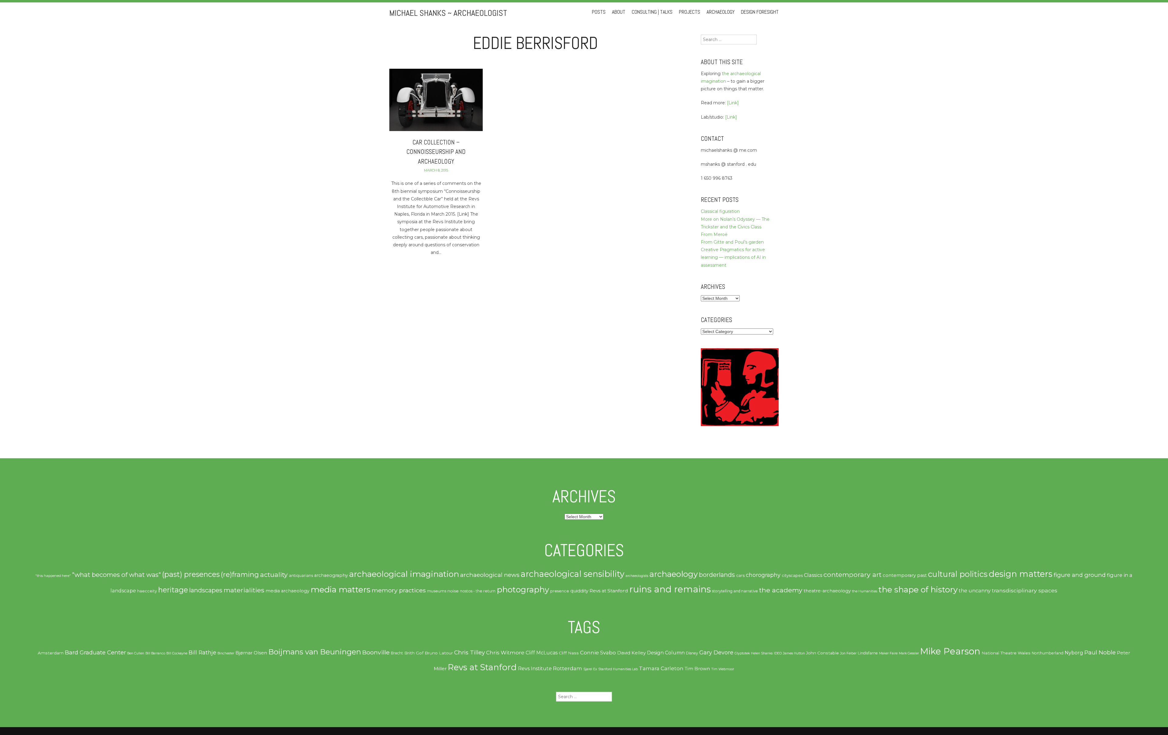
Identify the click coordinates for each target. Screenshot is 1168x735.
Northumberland (1047, 653)
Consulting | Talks (652, 12)
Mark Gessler (909, 653)
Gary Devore (716, 652)
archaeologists (637, 576)
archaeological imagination (404, 574)
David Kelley (631, 653)
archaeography (331, 575)
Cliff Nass (569, 652)
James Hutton (794, 653)
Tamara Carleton (661, 668)
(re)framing (240, 574)
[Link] (733, 103)
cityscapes (792, 575)
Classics (813, 575)
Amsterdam (51, 652)
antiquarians (301, 575)
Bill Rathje (202, 652)
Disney (692, 653)
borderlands (717, 574)
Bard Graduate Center (95, 652)
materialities (244, 590)
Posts (599, 12)
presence (559, 591)
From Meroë (714, 234)
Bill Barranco (155, 653)
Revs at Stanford (608, 591)
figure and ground (1080, 574)
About (618, 12)
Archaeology (721, 12)
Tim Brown (697, 668)
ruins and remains (670, 589)
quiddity (579, 591)
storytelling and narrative (735, 591)
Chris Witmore (505, 653)
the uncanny (975, 591)
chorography (763, 575)
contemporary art (852, 574)
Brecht (397, 653)
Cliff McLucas (542, 653)
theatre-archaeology (827, 591)
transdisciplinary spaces (1024, 590)
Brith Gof (413, 652)
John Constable (822, 652)
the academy (780, 590)
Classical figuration (720, 211)
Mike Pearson (950, 651)
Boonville (376, 652)
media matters (340, 589)
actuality (274, 574)
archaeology (673, 574)
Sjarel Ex (590, 669)
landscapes (205, 590)
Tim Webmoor (722, 669)
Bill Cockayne (176, 653)
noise (453, 590)
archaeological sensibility (572, 574)
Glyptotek (742, 653)
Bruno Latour (439, 652)
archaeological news (490, 574)
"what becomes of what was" (116, 574)
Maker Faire (888, 653)
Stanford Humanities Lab (618, 669)
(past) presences (191, 574)
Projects (689, 12)
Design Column (666, 653)
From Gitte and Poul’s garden (732, 242)
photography (523, 590)
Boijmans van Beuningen (314, 651)
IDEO (778, 653)
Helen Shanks (762, 653)
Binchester (225, 653)
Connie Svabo (598, 653)
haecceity (147, 591)
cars (740, 575)
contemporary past (905, 575)
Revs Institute (535, 668)
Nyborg (1074, 653)
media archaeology (287, 591)
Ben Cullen (135, 653)
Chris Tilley (469, 652)
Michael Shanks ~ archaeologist (448, 13)
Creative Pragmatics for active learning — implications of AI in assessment (733, 257)
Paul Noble (1100, 652)
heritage (173, 589)
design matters (1020, 574)
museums (436, 590)
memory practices (399, 590)
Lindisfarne (868, 653)
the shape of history (918, 589)
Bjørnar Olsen (251, 653)
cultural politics (958, 574)
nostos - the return (477, 591)
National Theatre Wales (1006, 652)
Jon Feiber (848, 653)
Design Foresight (760, 12)
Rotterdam (567, 668)
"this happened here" (53, 576)
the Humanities (864, 591)
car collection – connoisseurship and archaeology (436, 151)
